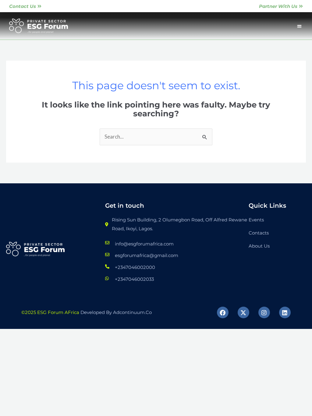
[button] (299, 26)
